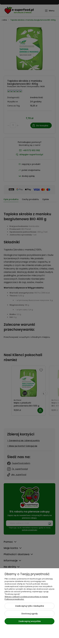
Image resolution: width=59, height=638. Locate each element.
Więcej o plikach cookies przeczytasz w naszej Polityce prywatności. (26, 598)
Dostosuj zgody (29, 613)
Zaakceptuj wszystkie (29, 621)
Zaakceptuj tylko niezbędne (29, 606)
